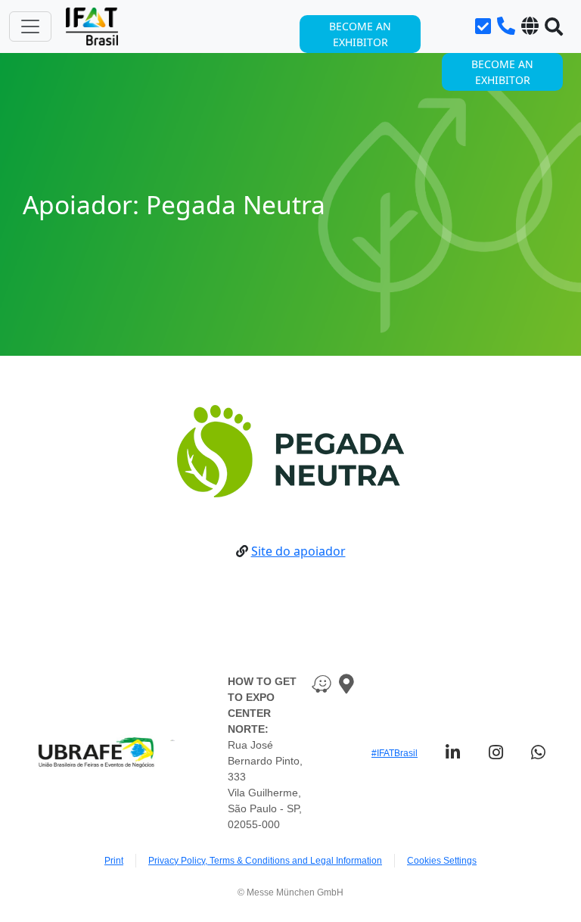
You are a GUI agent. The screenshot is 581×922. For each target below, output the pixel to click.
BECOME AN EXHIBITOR (502, 72)
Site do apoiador (298, 551)
